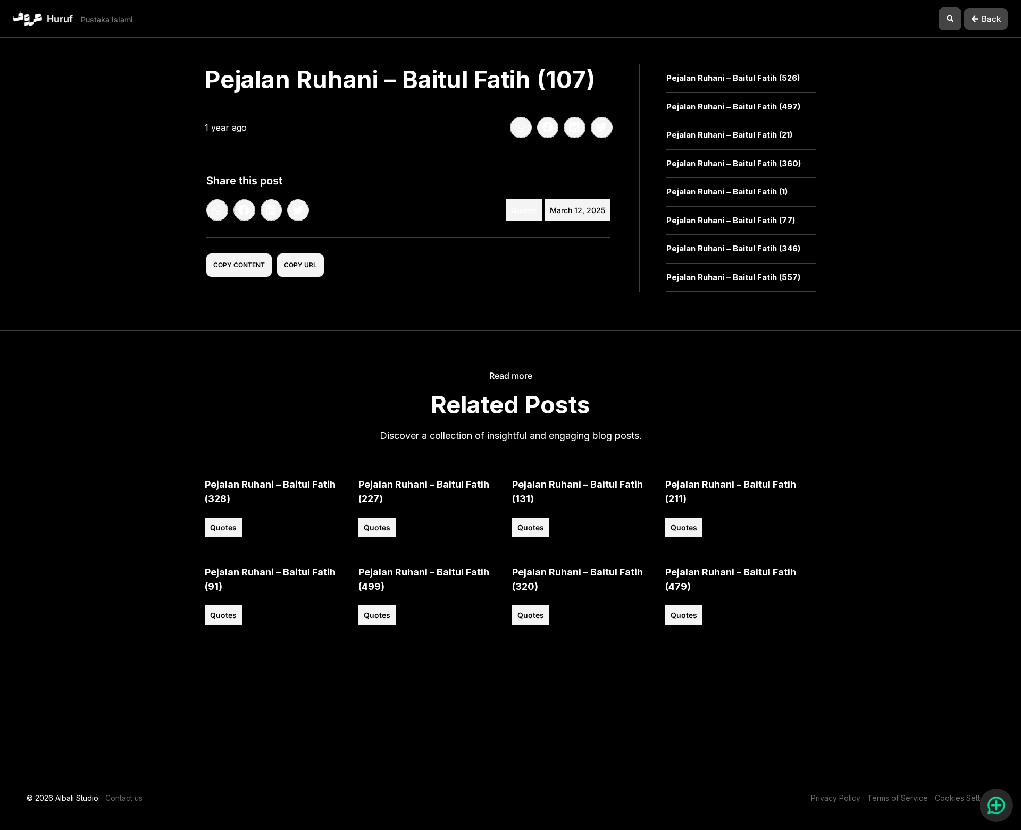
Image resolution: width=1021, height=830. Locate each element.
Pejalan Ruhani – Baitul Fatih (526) (733, 78)
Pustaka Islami (107, 19)
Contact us (124, 797)
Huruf (60, 18)
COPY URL (300, 265)
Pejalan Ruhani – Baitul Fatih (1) (727, 192)
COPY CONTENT (239, 265)
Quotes (524, 210)
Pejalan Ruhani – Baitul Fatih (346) (733, 248)
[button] (950, 18)
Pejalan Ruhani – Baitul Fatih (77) (730, 220)
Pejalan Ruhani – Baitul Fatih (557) (733, 277)
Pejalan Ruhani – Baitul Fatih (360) (733, 163)
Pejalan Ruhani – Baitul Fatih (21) (729, 135)
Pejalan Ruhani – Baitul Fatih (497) (733, 106)
